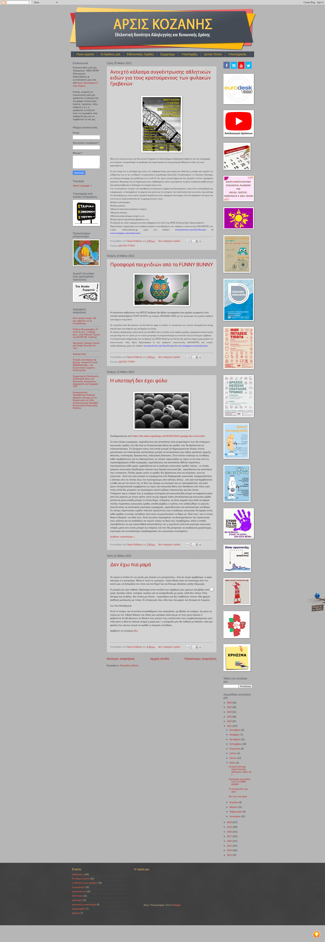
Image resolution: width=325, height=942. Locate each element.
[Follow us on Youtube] (241, 66)
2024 (229, 712)
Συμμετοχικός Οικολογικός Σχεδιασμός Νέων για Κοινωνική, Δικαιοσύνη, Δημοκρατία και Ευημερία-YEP (86, 381)
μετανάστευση (79, 891)
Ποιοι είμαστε (85, 54)
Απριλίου (234, 802)
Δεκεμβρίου (235, 730)
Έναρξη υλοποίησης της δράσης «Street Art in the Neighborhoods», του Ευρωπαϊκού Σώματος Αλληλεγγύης (85, 365)
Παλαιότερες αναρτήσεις (200, 658)
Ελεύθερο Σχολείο (81, 878)
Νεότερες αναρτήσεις (121, 658)
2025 (229, 707)
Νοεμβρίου (235, 734)
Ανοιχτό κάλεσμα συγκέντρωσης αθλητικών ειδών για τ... (240, 770)
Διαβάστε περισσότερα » (122, 536)
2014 (229, 850)
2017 (229, 836)
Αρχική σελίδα (159, 658)
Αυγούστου (235, 748)
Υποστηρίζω (189, 54)
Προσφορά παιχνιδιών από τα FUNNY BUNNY (161, 264)
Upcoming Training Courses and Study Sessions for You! (86, 346)
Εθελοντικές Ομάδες (140, 54)
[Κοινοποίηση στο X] (194, 241)
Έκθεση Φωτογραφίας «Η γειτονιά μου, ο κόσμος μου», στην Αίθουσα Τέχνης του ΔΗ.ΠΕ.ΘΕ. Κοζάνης (86, 333)
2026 (229, 702)
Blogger (177, 905)
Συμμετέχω (167, 54)
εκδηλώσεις (77, 874)
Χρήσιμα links (79, 354)
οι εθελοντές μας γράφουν (85, 883)
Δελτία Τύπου (213, 54)
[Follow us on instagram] (234, 66)
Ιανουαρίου (235, 816)
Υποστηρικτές (237, 54)
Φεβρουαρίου (236, 811)
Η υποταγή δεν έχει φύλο (138, 381)
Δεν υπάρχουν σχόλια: (169, 241)
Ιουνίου (233, 758)
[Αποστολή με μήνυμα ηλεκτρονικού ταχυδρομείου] (187, 241)
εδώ (135, 631)
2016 (229, 841)
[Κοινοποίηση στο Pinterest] (200, 241)
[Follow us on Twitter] (248, 66)
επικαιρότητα (78, 887)
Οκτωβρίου (235, 739)
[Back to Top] (316, 934)
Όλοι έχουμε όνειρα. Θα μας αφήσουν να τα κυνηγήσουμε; (84, 321)
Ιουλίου (233, 753)
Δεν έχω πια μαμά (130, 564)
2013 (229, 855)
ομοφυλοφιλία (78, 908)
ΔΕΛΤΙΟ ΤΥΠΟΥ (127, 245)
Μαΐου (233, 762)
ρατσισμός (77, 900)
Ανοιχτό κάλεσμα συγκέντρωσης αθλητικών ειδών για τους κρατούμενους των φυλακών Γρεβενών (160, 78)
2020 (229, 822)
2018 (229, 832)
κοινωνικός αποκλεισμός (84, 904)
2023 (229, 716)
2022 (229, 721)
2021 (229, 726)
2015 (229, 846)
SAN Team (77, 896)
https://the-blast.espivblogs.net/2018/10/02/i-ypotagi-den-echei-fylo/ (169, 436)
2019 (229, 827)
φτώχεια (76, 913)
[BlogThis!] (190, 241)
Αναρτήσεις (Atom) (129, 665)
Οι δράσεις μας (110, 54)
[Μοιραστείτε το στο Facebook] (197, 241)
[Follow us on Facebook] (226, 65)
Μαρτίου (234, 807)
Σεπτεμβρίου (236, 744)
